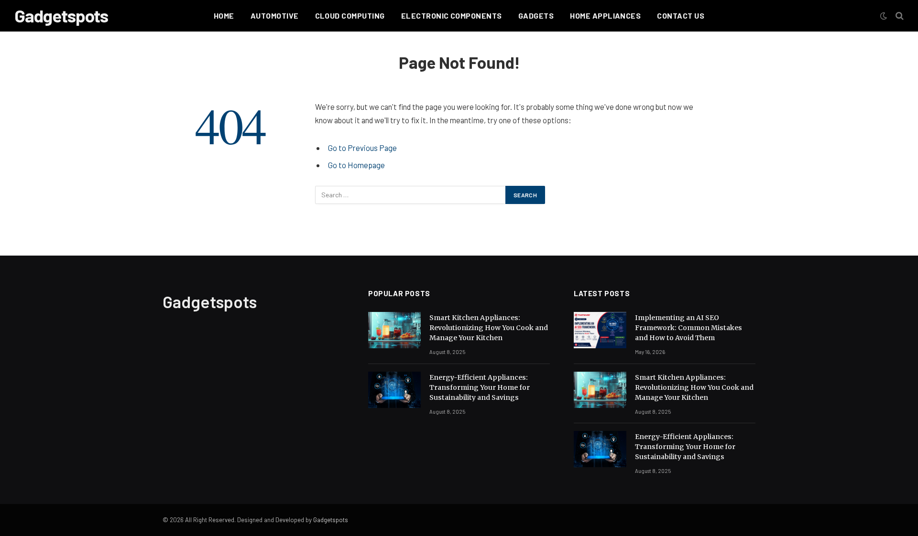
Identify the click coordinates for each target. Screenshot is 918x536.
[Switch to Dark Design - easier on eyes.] (883, 16)
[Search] (899, 16)
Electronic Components (451, 15)
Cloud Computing (350, 15)
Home (224, 15)
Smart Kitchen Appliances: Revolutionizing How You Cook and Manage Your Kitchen (488, 327)
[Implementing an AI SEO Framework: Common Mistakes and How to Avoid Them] (600, 330)
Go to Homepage (356, 165)
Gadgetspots (330, 520)
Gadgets (536, 15)
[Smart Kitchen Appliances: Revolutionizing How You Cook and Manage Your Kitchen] (394, 330)
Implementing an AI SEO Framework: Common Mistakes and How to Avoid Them (688, 327)
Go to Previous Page (362, 147)
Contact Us (680, 15)
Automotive (275, 15)
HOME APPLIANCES (605, 15)
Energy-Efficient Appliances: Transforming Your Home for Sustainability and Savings (479, 387)
